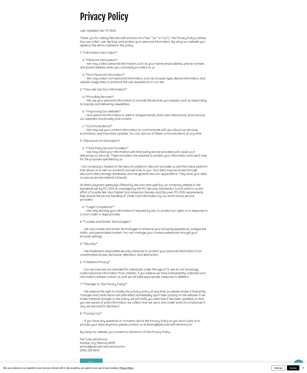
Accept (293, 367)
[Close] (303, 367)
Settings (278, 367)
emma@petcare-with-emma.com (169, 324)
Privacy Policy (126, 367)
